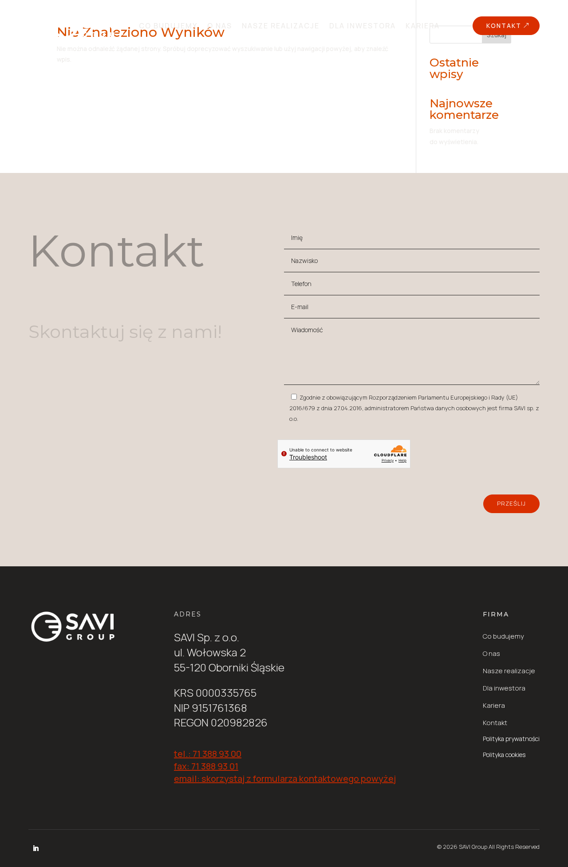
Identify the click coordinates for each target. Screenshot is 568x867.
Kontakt (503, 25)
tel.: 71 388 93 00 (207, 754)
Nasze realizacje (281, 26)
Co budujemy (168, 26)
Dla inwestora (362, 26)
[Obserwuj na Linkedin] (35, 848)
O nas (219, 26)
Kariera (423, 26)
